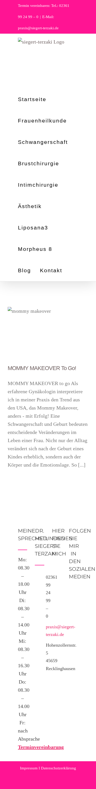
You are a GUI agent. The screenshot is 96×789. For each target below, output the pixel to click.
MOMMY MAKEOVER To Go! (42, 368)
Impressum (29, 768)
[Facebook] (73, 591)
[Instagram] (73, 612)
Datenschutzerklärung (58, 768)
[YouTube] (73, 602)
